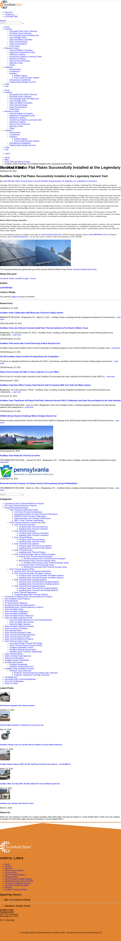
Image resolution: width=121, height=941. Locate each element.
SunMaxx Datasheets (18, 664)
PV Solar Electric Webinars (16, 603)
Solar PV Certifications (14, 681)
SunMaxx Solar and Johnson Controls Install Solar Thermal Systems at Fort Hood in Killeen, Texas (44, 328)
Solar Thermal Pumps (23, 550)
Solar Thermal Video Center (16, 641)
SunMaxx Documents (14, 662)
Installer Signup (20, 76)
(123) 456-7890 (11, 17)
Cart (6, 86)
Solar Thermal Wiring (14, 654)
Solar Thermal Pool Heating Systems (29, 586)
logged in (15, 297)
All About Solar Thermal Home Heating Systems (39, 582)
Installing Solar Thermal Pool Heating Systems (38, 590)
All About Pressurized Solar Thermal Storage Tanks (45, 567)
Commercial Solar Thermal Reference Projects (24, 504)
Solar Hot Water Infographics (17, 611)
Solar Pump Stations (18, 44)
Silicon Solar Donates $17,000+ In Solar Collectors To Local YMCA (29, 372)
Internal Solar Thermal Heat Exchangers (36, 556)
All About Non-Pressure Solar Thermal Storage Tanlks (46, 563)
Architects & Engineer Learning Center (25, 57)
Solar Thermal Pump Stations (26, 544)
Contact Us (9, 14)
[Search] (23, 23)
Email (33, 278)
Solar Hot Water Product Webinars (19, 616)
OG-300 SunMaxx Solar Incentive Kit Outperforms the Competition (29, 357)
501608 (44, 181)
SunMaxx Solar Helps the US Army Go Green (20, 456)
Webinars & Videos (17, 54)
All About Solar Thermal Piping (32, 540)
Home (7, 27)
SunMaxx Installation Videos (21, 647)
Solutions (9, 67)
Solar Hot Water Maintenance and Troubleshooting (30, 620)
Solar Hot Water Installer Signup (18, 879)
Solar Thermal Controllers (25, 531)
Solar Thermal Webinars (15, 875)
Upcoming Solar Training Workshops (20, 679)
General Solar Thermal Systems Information (32, 571)
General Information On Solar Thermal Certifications (36, 514)
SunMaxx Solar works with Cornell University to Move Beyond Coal (30, 343)
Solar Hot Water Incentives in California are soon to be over (21, 725)
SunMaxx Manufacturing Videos (22, 650)
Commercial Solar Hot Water (17, 885)
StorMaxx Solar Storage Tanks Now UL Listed (16, 803)
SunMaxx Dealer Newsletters (17, 660)
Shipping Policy (11, 877)
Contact (8, 866)
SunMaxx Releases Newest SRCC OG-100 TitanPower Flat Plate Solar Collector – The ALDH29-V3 (35, 764)
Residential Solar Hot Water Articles (20, 605)
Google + (26, 278)
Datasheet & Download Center (22, 52)
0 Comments (91, 181)
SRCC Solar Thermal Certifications (29, 520)
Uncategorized (11, 677)
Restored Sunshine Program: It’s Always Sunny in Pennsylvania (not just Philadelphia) (38, 483)
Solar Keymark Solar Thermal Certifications (32, 518)
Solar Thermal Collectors (24, 525)
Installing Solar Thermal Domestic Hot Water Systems (41, 578)
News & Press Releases (19, 61)
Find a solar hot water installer (26, 78)
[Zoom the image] (60, 847)
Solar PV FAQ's (11, 683)
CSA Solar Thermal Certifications (28, 512)
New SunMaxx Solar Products (17, 599)
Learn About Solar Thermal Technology (25, 643)
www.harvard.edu (21, 237)
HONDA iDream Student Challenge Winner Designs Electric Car (28, 416)
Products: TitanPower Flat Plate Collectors (32, 675)
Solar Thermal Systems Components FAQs (27, 523)
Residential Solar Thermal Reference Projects (24, 607)
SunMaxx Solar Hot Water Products (19, 669)
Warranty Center (16, 63)
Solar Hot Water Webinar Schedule (19, 626)
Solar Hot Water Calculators (21, 50)
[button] (3, 21)
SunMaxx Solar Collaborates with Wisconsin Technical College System (31, 313)
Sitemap (8, 887)
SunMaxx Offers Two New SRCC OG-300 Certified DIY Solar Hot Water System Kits (30, 784)
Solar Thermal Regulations (25, 592)
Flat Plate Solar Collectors (20, 33)
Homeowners (15, 69)
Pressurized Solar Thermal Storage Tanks (36, 565)
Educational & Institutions (20, 80)
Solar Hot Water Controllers (20, 40)
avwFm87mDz (9, 181)
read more (17, 335)
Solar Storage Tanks (17, 38)
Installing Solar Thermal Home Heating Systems (39, 584)
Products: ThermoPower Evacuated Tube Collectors (36, 673)
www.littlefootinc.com (98, 235)
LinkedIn (18, 278)
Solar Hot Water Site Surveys (21, 622)
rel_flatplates (67, 181)
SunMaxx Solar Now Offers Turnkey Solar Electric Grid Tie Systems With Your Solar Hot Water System (45, 385)
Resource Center (12, 48)
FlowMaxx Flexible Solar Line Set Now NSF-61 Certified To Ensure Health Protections (31, 745)
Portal (11, 65)
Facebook (4, 278)
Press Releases (11, 601)
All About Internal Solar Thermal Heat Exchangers (44, 559)
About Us (9, 12)
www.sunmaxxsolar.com (51, 235)
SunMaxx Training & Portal (16, 890)
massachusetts (54, 181)
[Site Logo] (11, 8)
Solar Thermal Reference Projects (19, 639)
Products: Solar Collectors (20, 671)
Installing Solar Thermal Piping (32, 542)
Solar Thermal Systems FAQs (21, 569)
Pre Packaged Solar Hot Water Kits (24, 35)
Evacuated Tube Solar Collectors (23, 31)
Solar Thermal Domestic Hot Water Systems (32, 573)
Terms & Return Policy (14, 871)
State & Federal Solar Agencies (18, 656)
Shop (7, 84)
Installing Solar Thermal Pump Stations (35, 548)
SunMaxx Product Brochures (21, 667)
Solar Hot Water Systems (19, 624)
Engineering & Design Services (22, 82)
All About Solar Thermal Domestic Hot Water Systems (41, 575)
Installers (13, 74)
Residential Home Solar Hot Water (19, 881)
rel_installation (80, 181)
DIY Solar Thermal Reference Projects (21, 506)
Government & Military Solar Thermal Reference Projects (28, 597)
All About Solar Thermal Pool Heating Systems (38, 588)
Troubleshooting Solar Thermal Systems (31, 595)
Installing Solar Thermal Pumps (32, 552)
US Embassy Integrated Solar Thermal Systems (17, 705)
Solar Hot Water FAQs (14, 609)
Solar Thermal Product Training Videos (25, 645)
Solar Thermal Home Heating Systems (30, 580)
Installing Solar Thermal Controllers (34, 535)
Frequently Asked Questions (16, 508)
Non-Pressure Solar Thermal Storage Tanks (37, 561)
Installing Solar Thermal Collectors (33, 529)
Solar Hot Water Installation (16, 614)
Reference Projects (17, 59)
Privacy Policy (11, 873)
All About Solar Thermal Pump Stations (35, 546)
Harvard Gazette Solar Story (84, 269)
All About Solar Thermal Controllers (34, 533)
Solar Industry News (13, 631)
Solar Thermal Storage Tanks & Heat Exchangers (34, 554)
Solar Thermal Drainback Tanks (18, 633)
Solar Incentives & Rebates (16, 628)
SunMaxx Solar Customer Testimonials (25, 652)
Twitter (11, 278)
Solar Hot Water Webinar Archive (18, 618)
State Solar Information (14, 658)
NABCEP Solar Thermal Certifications (30, 516)
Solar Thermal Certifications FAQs (23, 510)
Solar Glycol (14, 46)
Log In (7, 154)
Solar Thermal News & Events (28, 181)
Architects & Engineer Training (17, 883)
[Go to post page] (26, 449)
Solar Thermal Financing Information (20, 635)
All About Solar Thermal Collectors (33, 527)
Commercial (14, 71)
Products (8, 29)
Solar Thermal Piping (18, 42)
